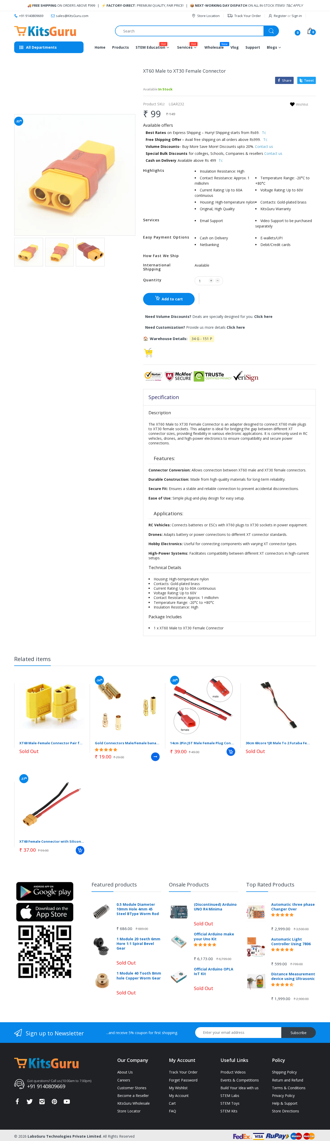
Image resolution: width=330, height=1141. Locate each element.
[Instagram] (42, 1103)
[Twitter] (30, 1103)
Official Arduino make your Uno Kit (214, 936)
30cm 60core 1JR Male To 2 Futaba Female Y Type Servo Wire (278, 743)
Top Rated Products (270, 884)
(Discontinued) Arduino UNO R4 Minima (215, 906)
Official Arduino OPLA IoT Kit (213, 971)
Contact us (264, 146)
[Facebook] (17, 1103)
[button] (199, 298)
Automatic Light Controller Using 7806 (291, 941)
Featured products (114, 884)
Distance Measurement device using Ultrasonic (293, 976)
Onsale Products (189, 884)
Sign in (297, 15)
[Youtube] (67, 1103)
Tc (264, 132)
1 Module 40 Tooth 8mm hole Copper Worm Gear (139, 975)
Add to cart (172, 299)
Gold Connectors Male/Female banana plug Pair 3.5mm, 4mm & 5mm (127, 743)
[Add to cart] (230, 751)
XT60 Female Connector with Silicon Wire (52, 841)
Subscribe (299, 1032)
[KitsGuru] (45, 31)
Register (280, 15)
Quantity (152, 279)
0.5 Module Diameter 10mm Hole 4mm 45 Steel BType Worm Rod (138, 909)
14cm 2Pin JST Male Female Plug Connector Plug (202, 743)
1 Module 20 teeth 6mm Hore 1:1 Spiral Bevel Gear (138, 944)
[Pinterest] (54, 1103)
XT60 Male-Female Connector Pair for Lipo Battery (52, 743)
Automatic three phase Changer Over (293, 906)
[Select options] (155, 756)
